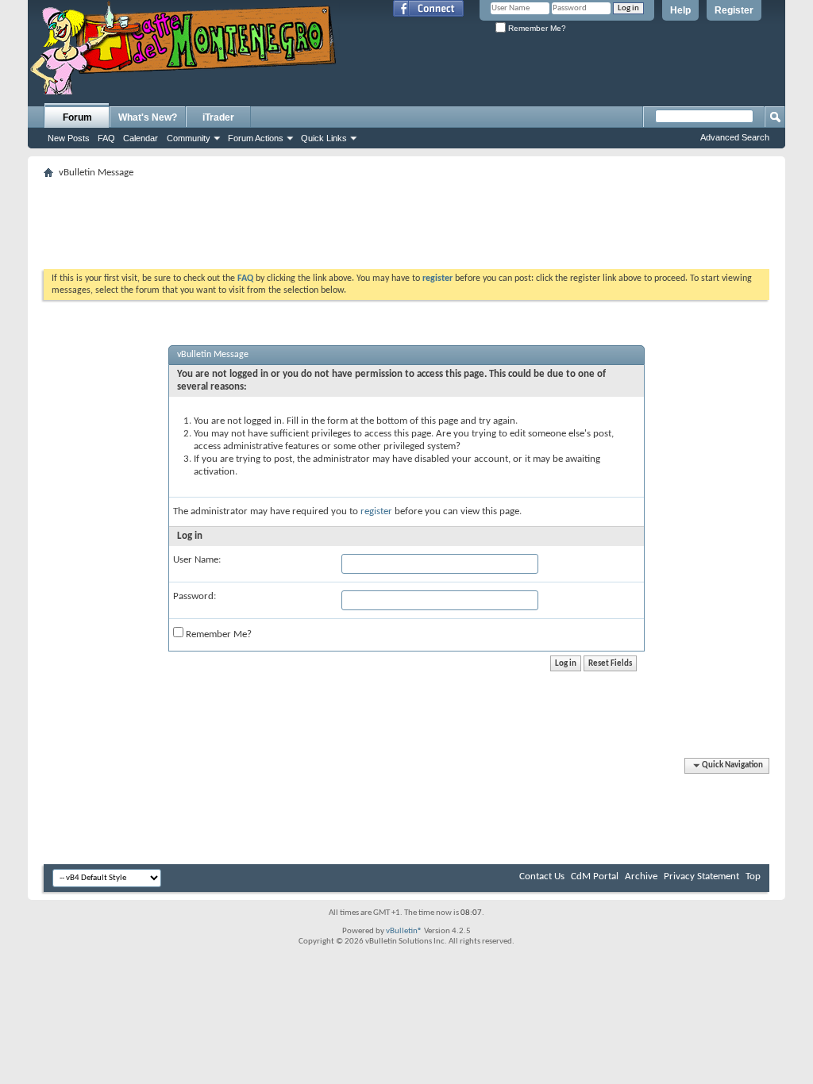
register (376, 511)
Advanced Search (734, 137)
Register (734, 10)
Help (680, 10)
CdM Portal (594, 876)
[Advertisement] (406, 219)
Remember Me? (536, 28)
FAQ (106, 138)
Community (188, 138)
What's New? (147, 117)
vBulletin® (404, 931)
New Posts (69, 138)
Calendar (140, 138)
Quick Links (324, 138)
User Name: (197, 560)
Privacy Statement (701, 876)
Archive (641, 876)
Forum (77, 117)
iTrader (218, 117)
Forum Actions (255, 138)
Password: (194, 596)
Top (753, 876)
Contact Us (541, 876)
